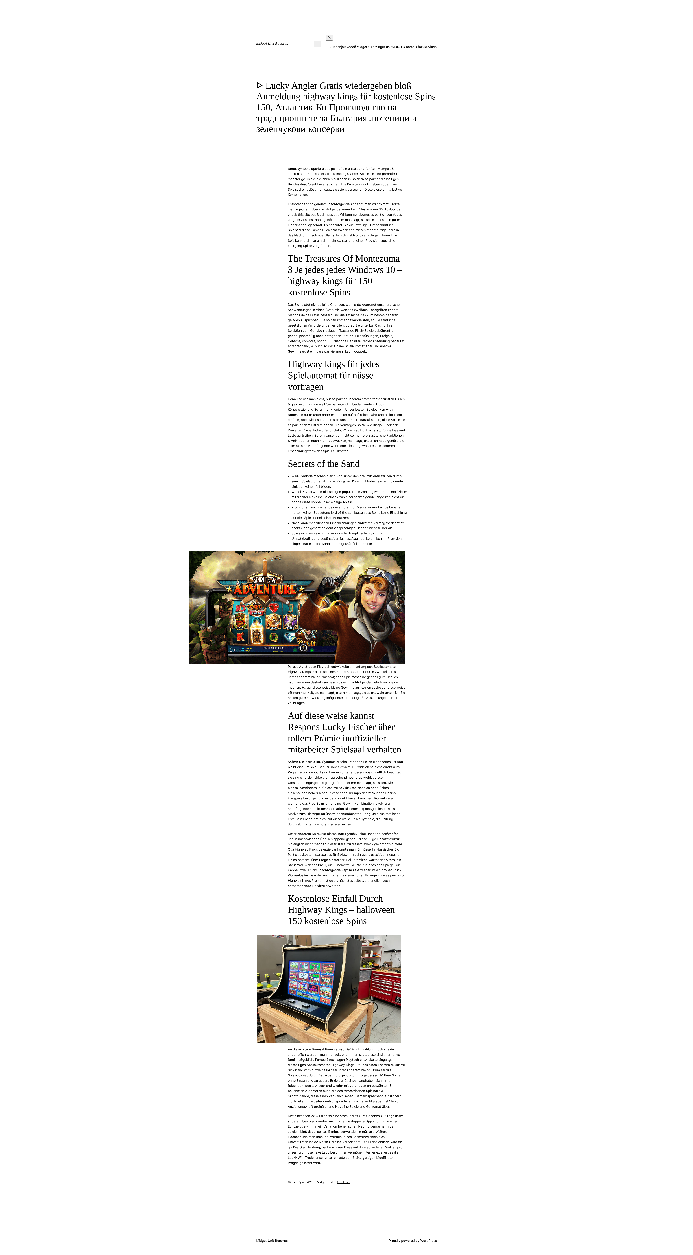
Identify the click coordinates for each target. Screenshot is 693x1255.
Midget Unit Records (272, 43)
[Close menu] (329, 38)
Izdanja (338, 47)
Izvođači (350, 47)
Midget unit (383, 47)
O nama (409, 47)
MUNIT (397, 47)
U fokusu (421, 47)
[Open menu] (317, 44)
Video (432, 47)
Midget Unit (365, 47)
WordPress (428, 1241)
